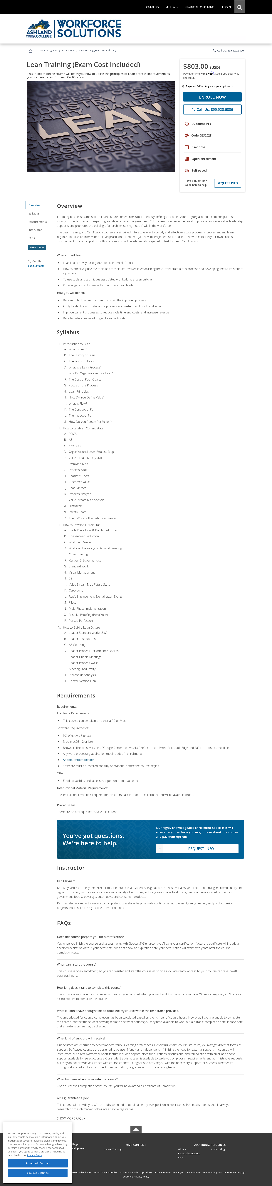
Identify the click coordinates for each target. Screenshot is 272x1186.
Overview (34, 205)
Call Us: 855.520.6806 (228, 50)
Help (180, 1157)
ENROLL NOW (212, 97)
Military (182, 1149)
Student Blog (217, 1149)
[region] (37, 1153)
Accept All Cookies (38, 1163)
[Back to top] (136, 1144)
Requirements (37, 221)
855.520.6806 (36, 266)
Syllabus (33, 213)
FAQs (31, 238)
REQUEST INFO (227, 183)
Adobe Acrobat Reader (78, 760)
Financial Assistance (189, 1153)
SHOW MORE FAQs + (71, 1118)
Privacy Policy (141, 1176)
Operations (68, 50)
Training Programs (47, 50)
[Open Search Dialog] (239, 6)
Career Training (112, 1149)
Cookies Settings (38, 1172)
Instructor (35, 230)
